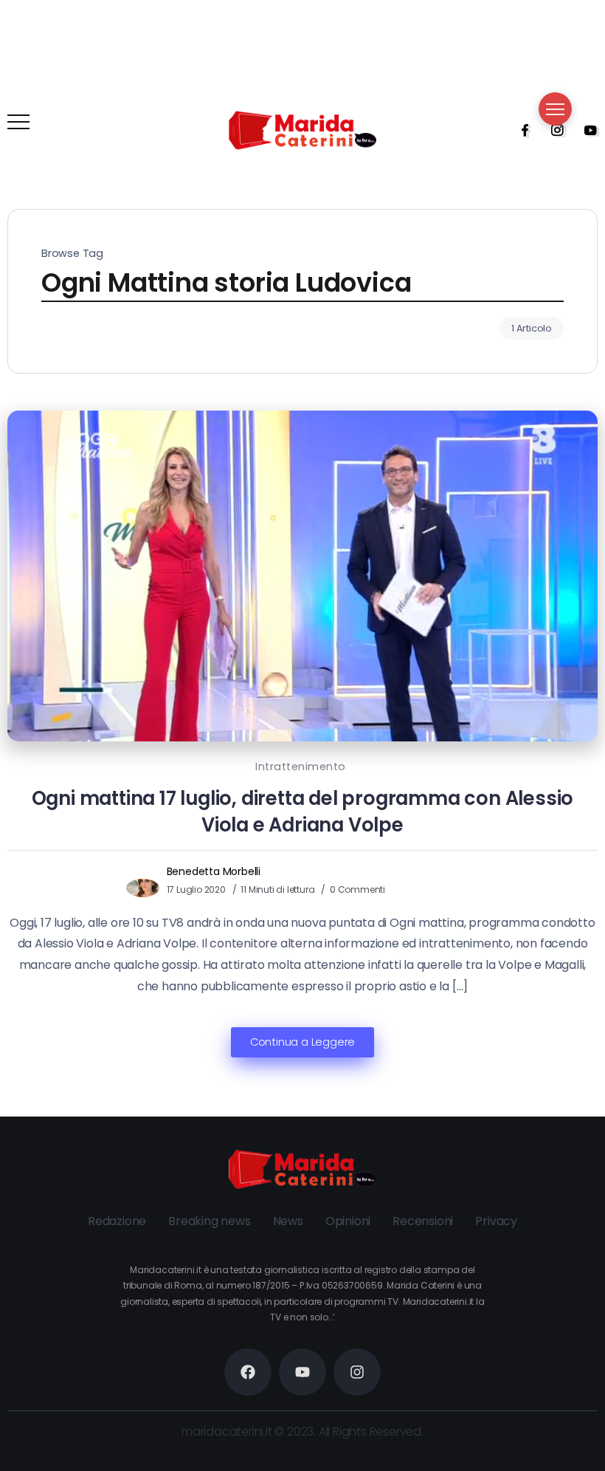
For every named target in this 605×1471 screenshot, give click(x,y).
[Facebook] (520, 130)
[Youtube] (586, 130)
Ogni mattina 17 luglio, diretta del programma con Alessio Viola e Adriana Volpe (303, 811)
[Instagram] (552, 130)
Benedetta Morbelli (213, 871)
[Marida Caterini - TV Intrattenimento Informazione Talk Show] (302, 129)
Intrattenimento (300, 766)
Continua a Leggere (302, 1042)
